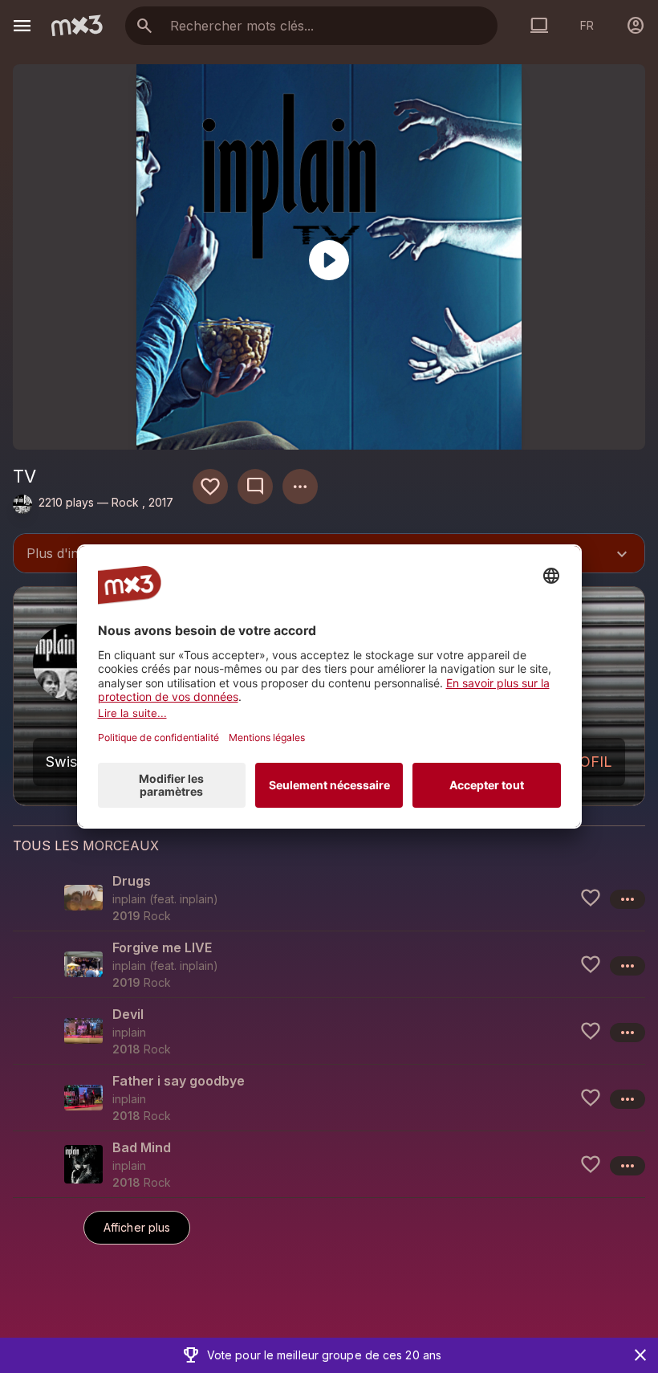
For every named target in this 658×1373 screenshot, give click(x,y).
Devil (128, 1014)
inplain (196, 899)
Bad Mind (141, 1147)
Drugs (131, 881)
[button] (329, 898)
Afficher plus (137, 1227)
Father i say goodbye (178, 1081)
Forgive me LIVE (162, 947)
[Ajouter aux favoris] (210, 486)
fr (587, 25)
